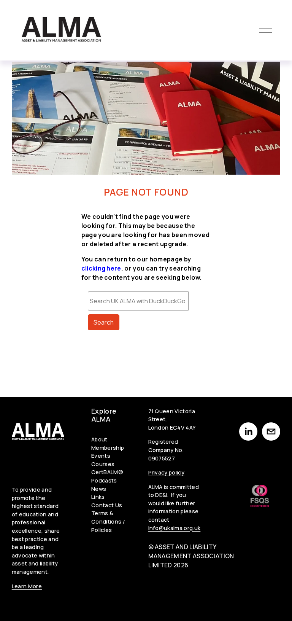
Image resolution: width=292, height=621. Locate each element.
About (99, 439)
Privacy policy (166, 472)
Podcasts (104, 480)
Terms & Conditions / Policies (108, 521)
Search (104, 322)
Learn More (27, 586)
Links (98, 496)
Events (100, 455)
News (98, 488)
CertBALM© (107, 472)
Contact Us (106, 505)
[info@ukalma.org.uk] (271, 431)
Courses (102, 464)
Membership (107, 447)
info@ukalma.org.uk (174, 528)
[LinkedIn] (248, 431)
